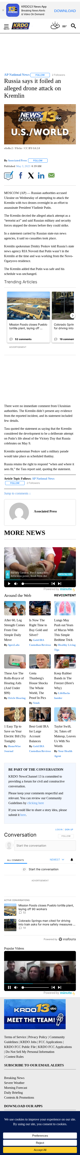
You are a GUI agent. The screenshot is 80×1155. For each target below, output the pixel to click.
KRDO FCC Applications (55, 1047)
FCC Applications (50, 1042)
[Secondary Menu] (9, 26)
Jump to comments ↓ (17, 493)
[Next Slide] (72, 315)
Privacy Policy (37, 1037)
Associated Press (17, 160)
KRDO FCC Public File (20, 1047)
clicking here (35, 803)
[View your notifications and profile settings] (72, 860)
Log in (59, 829)
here (23, 815)
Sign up (69, 829)
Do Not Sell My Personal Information (30, 1051)
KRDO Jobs (28, 1042)
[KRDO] (21, 26)
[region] (40, 885)
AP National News (43, 478)
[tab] (15, 860)
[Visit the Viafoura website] (67, 939)
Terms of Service (15, 1037)
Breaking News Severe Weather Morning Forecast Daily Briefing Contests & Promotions (19, 1087)
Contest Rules (15, 1056)
